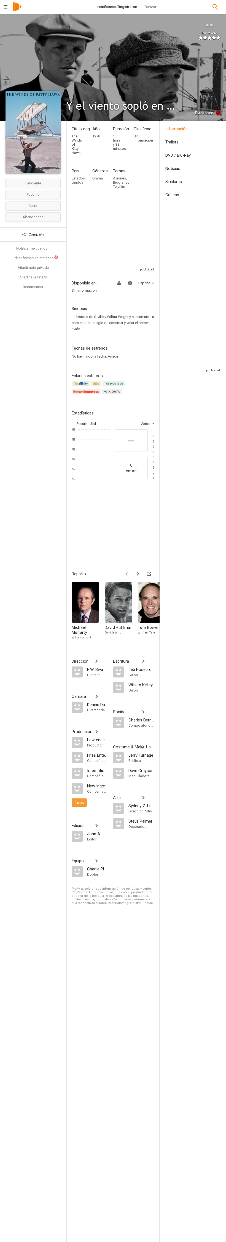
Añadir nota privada (33, 267)
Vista (33, 206)
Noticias (172, 168)
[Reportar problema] (119, 283)
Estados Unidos (78, 180)
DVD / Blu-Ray (178, 155)
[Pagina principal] (17, 10)
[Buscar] (215, 7)
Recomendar (33, 287)
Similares (173, 181)
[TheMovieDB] (115, 387)
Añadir (113, 356)
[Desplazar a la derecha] (137, 573)
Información (176, 128)
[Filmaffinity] (81, 387)
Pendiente (33, 183)
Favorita (33, 194)
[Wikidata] (112, 395)
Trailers (172, 142)
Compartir (36, 234)
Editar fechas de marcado (35, 258)
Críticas (172, 194)
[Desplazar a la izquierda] (126, 573)
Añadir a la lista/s (33, 277)
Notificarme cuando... (33, 248)
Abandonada (33, 217)
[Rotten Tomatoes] (87, 395)
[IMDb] (97, 387)
